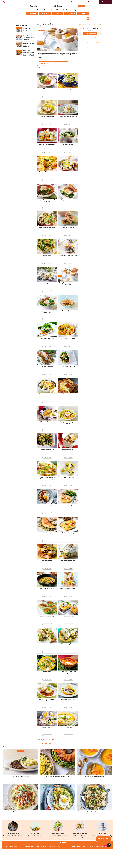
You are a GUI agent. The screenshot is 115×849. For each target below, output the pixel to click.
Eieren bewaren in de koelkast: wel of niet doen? (51, 70)
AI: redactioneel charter (55, 846)
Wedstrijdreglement (75, 846)
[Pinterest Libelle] (67, 842)
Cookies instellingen (44, 846)
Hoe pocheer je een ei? (44, 63)
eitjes (41, 743)
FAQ (68, 846)
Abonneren (83, 846)
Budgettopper (48, 743)
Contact (64, 846)
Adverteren (90, 846)
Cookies (37, 846)
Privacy (21, 846)
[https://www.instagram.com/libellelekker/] (63, 842)
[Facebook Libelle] (60, 842)
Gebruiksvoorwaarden (29, 846)
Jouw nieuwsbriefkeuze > (90, 33)
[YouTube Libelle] (65, 842)
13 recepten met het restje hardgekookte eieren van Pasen (53, 61)
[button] (105, 2)
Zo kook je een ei (43, 65)
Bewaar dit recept (47, 96)
